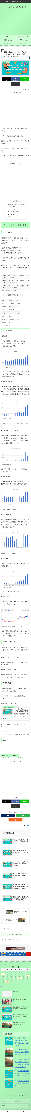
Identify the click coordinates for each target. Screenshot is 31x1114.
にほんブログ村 (6, 731)
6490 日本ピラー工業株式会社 (16, 204)
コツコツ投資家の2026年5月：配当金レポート (22, 1083)
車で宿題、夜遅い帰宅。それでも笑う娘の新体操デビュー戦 (22, 1052)
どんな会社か (13, 207)
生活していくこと (7, 755)
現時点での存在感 (14, 211)
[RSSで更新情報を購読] (15, 819)
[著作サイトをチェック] (8, 815)
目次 (13, 201)
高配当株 (16, 755)
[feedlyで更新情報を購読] (23, 815)
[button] (15, 84)
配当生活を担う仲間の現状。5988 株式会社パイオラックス (22, 1073)
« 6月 (3, 986)
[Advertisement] (15, 23)
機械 (14, 758)
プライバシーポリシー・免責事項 (11, 1101)
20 (19, 978)
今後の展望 (12, 214)
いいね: (11, 216)
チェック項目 (13, 209)
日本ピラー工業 (6, 758)
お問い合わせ (5, 1105)
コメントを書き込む (15, 934)
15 (27, 976)
